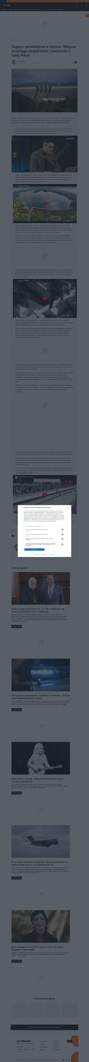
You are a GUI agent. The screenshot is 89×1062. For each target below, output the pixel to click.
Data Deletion (37, 554)
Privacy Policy (52, 554)
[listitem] (44, 526)
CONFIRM (34, 549)
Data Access (44, 554)
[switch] (62, 529)
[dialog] (44, 531)
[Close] (68, 507)
